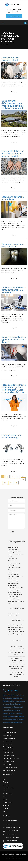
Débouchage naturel (13, 578)
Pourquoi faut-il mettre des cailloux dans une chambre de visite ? (12, 153)
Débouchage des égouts (14, 590)
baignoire (21, 694)
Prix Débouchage (12, 585)
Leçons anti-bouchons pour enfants (12, 198)
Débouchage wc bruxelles (7, 707)
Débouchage (8, 703)
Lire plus (13, 91)
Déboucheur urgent (11, 713)
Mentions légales (7, 802)
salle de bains (21, 721)
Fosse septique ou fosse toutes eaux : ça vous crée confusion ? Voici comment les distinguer (13, 388)
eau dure (19, 715)
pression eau (5, 721)
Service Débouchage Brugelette (16, 625)
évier (10, 724)
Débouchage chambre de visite (15, 576)
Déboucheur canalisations (8, 712)
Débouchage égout (6, 709)
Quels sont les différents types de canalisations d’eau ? (13, 339)
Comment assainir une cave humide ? (12, 245)
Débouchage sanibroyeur (14, 567)
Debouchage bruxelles (17, 700)
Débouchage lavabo (8, 741)
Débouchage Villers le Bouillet (15, 587)
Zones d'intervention (8, 788)
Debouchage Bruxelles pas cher (8, 701)
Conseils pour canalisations (14, 592)
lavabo (23, 719)
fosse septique (19, 716)
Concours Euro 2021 (13, 615)
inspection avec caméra (9, 738)
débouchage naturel (6, 706)
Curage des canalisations (14, 569)
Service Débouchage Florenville (15, 627)
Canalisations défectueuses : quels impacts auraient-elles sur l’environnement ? (12, 104)
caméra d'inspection (17, 695)
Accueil (2, 44)
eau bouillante (15, 715)
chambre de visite (19, 698)
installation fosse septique (17, 719)
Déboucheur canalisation (15, 710)
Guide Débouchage (7, 793)
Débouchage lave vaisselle (14, 552)
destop (4, 703)
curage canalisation (9, 700)
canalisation (10, 697)
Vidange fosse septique (13, 583)
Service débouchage (6, 722)
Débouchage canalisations (9, 732)
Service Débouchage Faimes (15, 629)
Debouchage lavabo (13, 596)
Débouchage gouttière (13, 549)
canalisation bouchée (16, 697)
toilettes (12, 722)
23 (10, 483)
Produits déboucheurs (13, 574)
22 (5, 483)
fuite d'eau (9, 718)
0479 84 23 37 (9, 824)
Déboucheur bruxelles (7, 710)
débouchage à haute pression (18, 707)
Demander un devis (13, 16)
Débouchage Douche (8, 752)
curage (4, 700)
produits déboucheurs (12, 721)
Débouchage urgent (13, 581)
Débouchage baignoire (8, 761)
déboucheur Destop (16, 712)
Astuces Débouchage (13, 547)
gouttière (13, 718)
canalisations (5, 698)
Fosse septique (12, 561)
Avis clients (6, 791)
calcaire (12, 695)
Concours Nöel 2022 (13, 613)
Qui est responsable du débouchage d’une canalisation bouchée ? (16, 674)
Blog (4, 796)
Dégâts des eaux (10, 715)
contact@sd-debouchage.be (13, 827)
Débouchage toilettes (13, 572)
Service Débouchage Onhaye (15, 634)
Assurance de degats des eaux (15, 594)
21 (23, 479)
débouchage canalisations (7, 704)
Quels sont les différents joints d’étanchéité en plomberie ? (13, 290)
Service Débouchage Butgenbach (16, 631)
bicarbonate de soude (7, 695)
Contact (5, 799)
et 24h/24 (19, 858)
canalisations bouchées (12, 698)
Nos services (6, 785)
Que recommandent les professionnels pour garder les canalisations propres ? (16, 660)
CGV (4, 811)
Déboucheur (19, 709)
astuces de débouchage (15, 694)
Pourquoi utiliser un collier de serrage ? (11, 436)
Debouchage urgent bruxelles (20, 701)
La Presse (5, 808)
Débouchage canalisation (16, 703)
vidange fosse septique (18, 722)
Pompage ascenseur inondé (10, 767)
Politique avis (6, 805)
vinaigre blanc (5, 724)
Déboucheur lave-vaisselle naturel (10, 59)
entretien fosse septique (12, 716)
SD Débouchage (13, 854)
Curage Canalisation (8, 764)
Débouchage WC (21, 706)
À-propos (5, 782)
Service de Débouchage (14, 599)
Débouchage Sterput (8, 749)
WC (9, 724)
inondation (17, 718)
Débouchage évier (12, 558)
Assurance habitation (7, 694)
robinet (17, 721)
